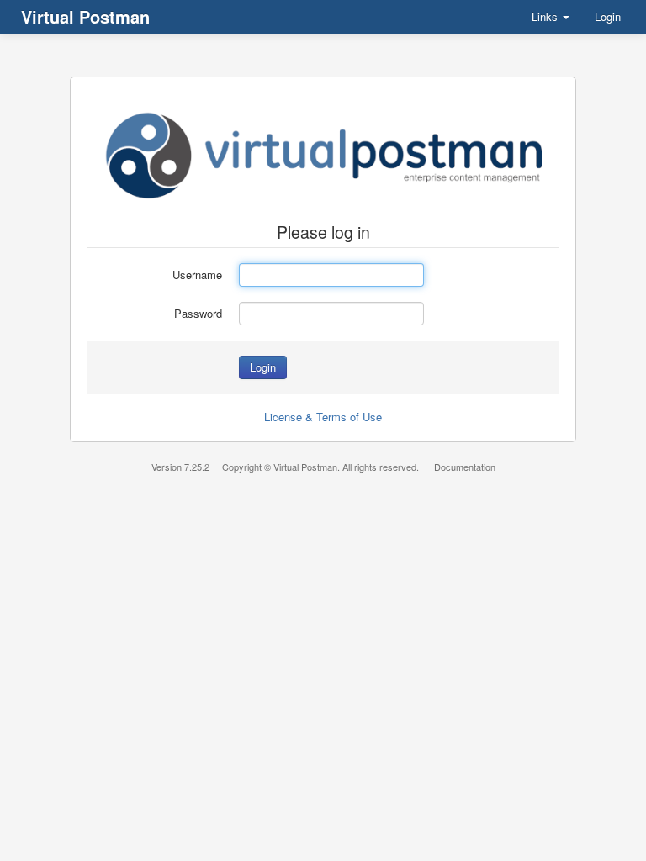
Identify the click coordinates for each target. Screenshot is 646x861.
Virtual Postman (85, 16)
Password (198, 313)
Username (197, 275)
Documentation (464, 466)
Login (608, 16)
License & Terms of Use (323, 417)
